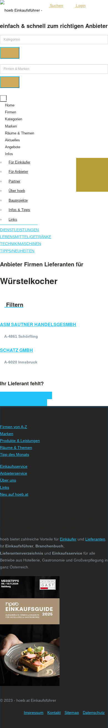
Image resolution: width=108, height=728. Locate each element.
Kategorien (13, 119)
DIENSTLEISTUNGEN (19, 230)
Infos (9, 154)
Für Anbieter (18, 172)
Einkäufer (68, 539)
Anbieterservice (13, 473)
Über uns (8, 480)
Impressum (33, 712)
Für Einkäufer (19, 162)
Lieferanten (95, 539)
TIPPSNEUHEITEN (17, 251)
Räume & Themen (19, 133)
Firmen (10, 112)
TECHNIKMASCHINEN (20, 243)
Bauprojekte (18, 200)
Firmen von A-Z (13, 427)
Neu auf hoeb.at (14, 494)
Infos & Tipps (19, 210)
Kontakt (54, 712)
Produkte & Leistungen (20, 440)
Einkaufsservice (13, 466)
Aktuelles (12, 140)
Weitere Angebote (22, 402)
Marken (11, 126)
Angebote (12, 147)
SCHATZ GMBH (16, 350)
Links (13, 219)
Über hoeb (17, 191)
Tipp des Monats (14, 454)
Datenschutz (94, 712)
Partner (14, 181)
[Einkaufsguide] (30, 682)
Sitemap (72, 712)
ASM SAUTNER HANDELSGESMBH (38, 324)
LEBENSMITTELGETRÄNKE (25, 237)
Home (9, 105)
